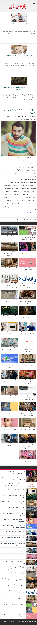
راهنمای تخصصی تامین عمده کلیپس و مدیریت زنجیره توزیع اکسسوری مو (9, 365)
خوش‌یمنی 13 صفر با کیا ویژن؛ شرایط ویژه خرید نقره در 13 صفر (27, 269)
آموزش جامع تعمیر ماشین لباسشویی (18, 24)
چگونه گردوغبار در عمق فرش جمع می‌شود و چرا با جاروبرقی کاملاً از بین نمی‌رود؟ (9, 253)
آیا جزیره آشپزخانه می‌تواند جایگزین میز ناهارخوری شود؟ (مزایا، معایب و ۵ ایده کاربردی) (9, 285)
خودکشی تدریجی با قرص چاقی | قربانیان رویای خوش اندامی (27, 316)
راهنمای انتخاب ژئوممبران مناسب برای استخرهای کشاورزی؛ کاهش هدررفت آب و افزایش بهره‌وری (28, 397)
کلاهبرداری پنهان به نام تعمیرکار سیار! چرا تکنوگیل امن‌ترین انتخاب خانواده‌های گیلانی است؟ (28, 446)
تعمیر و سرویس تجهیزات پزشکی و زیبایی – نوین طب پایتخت (28, 332)
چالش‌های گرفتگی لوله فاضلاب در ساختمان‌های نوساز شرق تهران (18, 88)
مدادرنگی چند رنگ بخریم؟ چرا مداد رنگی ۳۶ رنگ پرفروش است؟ (27, 364)
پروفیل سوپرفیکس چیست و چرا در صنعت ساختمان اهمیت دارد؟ (9, 348)
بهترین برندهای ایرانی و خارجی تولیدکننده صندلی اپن (9, 396)
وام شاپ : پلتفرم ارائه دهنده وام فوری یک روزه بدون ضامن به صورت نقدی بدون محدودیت (27, 349)
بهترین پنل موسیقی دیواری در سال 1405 (9, 332)
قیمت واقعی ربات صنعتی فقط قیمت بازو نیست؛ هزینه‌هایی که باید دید (27, 285)
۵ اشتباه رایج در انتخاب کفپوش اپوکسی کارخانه (9, 301)
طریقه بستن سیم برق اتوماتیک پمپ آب (9, 444)
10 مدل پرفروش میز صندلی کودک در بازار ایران (28, 460)
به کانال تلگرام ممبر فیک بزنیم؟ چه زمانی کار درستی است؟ (9, 380)
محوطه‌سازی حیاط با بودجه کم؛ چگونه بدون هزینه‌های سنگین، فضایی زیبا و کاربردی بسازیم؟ (27, 237)
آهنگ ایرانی (29, 213)
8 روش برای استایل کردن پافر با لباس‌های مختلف (18, 55)
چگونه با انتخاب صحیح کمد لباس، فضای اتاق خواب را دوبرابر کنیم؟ (28, 428)
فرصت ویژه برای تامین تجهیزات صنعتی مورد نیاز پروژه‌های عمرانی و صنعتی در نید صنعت (27, 413)
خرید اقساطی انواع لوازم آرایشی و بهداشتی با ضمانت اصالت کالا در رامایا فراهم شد (28, 381)
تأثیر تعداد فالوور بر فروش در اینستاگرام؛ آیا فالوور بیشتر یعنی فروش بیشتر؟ (27, 253)
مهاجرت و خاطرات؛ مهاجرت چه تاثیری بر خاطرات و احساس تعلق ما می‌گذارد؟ (28, 301)
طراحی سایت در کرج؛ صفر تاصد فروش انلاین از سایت (9, 316)
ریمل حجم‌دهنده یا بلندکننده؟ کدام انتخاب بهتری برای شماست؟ (9, 428)
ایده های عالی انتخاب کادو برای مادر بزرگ (9, 269)
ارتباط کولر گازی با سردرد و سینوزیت (9, 412)
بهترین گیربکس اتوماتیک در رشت (9, 236)
